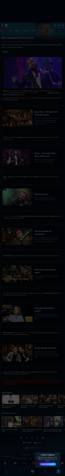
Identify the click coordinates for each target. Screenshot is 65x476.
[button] (59, 454)
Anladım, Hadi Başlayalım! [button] (47, 464)
